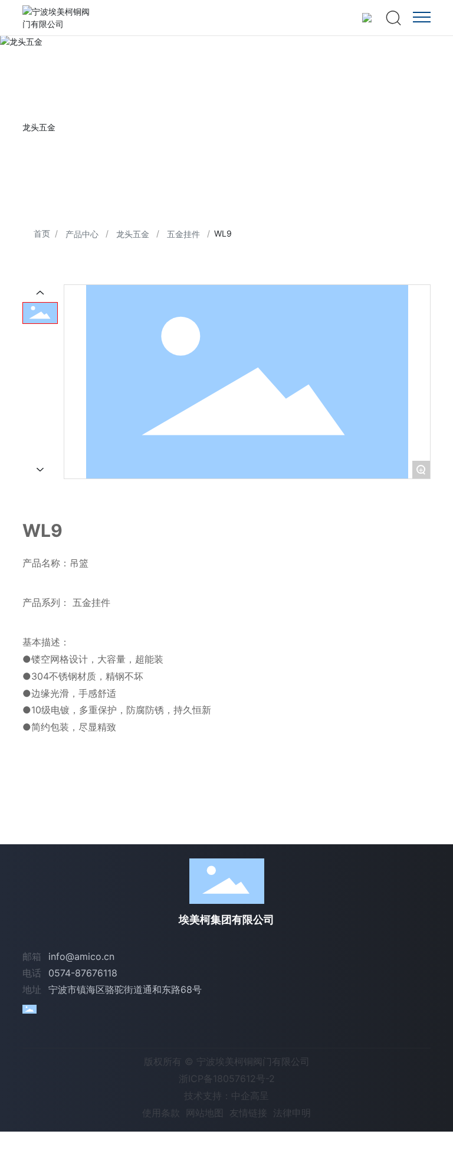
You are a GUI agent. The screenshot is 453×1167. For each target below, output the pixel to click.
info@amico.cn (81, 956)
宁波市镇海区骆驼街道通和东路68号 (125, 989)
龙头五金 (132, 234)
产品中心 (82, 234)
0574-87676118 (82, 973)
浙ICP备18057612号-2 (227, 1078)
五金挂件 (183, 234)
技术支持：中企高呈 (226, 1096)
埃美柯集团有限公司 (226, 919)
